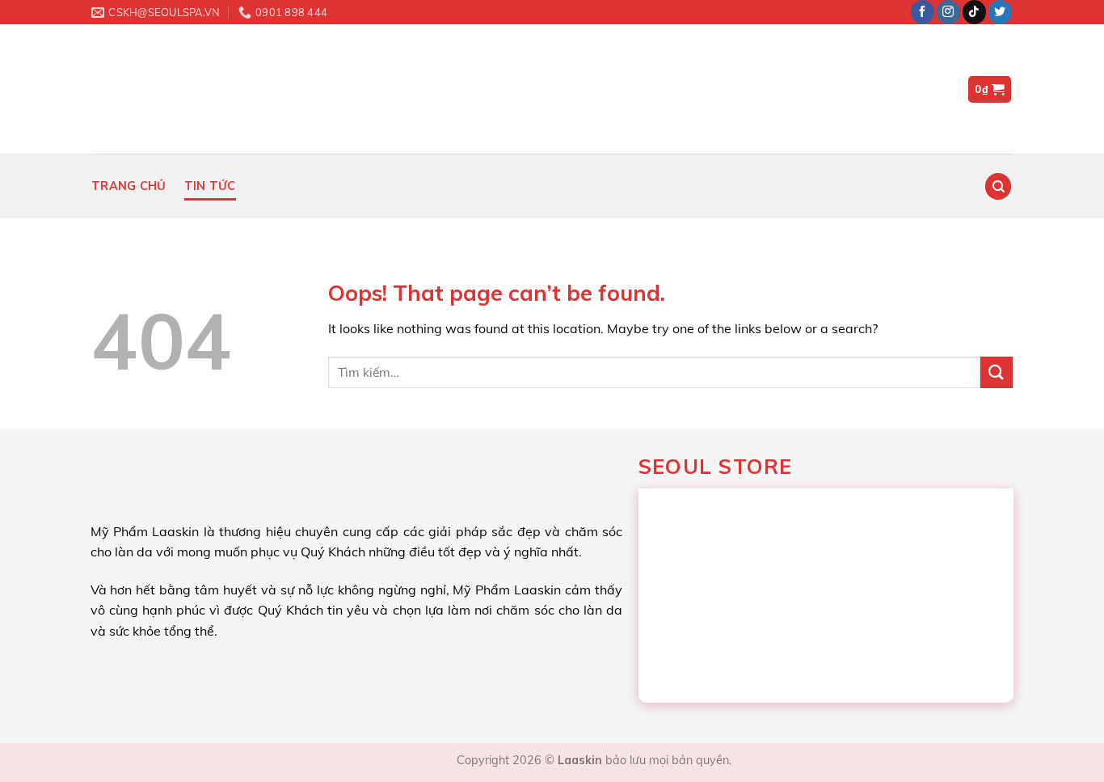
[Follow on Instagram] (948, 12)
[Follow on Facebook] (922, 12)
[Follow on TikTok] (974, 12)
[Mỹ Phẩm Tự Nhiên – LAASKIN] (180, 89)
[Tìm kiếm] (998, 186)
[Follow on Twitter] (1000, 12)
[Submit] (996, 372)
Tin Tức (210, 186)
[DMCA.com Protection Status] (413, 760)
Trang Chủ (128, 186)
